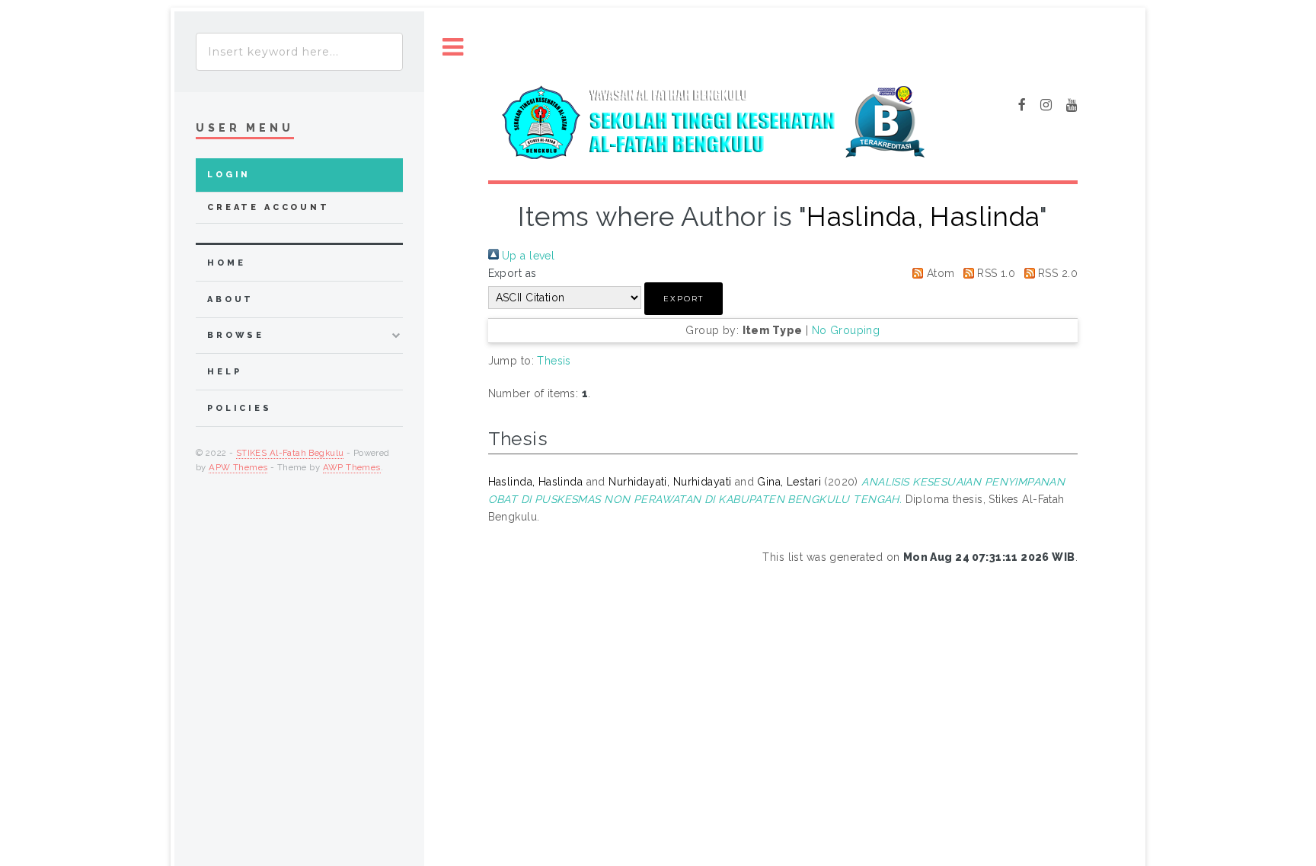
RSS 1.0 (994, 273)
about (230, 299)
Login (229, 175)
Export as (512, 273)
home (226, 263)
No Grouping (846, 330)
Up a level (527, 256)
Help (224, 372)
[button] (683, 298)
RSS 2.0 (1056, 273)
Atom (938, 273)
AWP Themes (352, 467)
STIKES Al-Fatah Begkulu (290, 452)
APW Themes (238, 467)
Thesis (554, 361)
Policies (239, 408)
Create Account (268, 207)
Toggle (453, 47)
